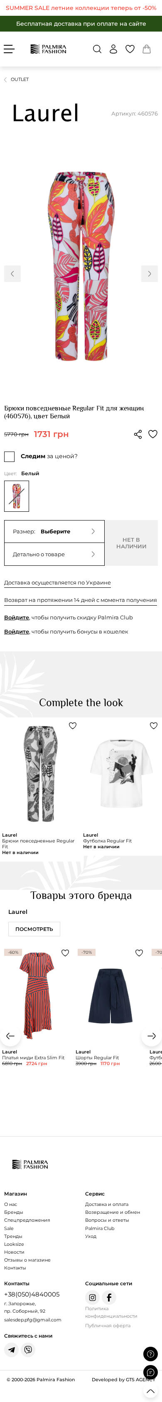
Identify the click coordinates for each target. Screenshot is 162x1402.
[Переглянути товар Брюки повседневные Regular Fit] (40, 789)
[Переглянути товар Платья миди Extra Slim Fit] (37, 1028)
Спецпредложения (27, 1220)
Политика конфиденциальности (111, 1312)
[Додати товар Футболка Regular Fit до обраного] (154, 726)
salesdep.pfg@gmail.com (32, 1320)
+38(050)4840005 (31, 1294)
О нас (10, 1204)
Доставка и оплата (106, 1204)
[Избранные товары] (130, 49)
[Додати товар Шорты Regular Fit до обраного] (139, 953)
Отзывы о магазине (27, 1260)
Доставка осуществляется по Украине (57, 582)
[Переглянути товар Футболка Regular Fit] (121, 786)
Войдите (16, 617)
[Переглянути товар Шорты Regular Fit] (110, 1028)
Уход (90, 1236)
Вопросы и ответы (107, 1220)
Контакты (15, 1268)
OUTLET (20, 79)
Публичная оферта (107, 1325)
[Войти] (113, 49)
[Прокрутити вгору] (150, 1390)
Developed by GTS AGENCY (123, 1379)
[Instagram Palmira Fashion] (92, 1297)
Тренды (13, 1236)
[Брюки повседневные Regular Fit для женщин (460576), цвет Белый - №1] (81, 267)
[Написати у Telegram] (11, 1350)
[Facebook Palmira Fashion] (109, 1297)
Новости (14, 1252)
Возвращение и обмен (112, 1212)
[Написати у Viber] (28, 1350)
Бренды (13, 1212)
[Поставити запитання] (150, 1354)
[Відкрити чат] (150, 1372)
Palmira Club (99, 1228)
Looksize (14, 1244)
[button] (97, 49)
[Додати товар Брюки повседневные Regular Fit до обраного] (73, 726)
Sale (9, 1228)
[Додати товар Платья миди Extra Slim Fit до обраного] (65, 953)
